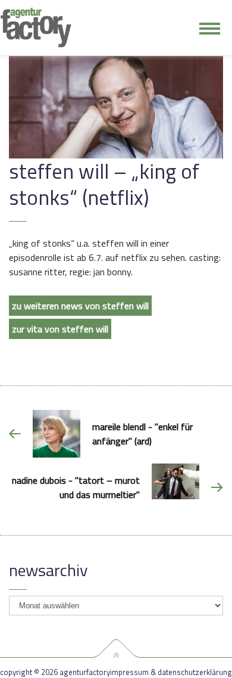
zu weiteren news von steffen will (80, 305)
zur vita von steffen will (60, 329)
